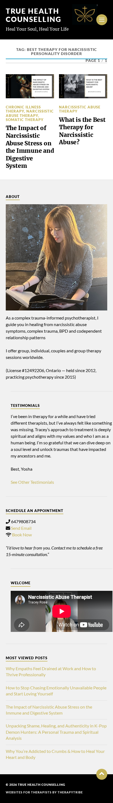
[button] (101, 774)
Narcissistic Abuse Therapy (30, 113)
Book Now (22, 534)
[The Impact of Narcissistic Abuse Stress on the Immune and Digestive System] (30, 86)
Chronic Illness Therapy (23, 109)
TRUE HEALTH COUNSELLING (33, 15)
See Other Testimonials (32, 482)
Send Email (21, 528)
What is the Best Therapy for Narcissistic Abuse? (82, 131)
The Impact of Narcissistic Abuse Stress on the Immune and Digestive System (30, 146)
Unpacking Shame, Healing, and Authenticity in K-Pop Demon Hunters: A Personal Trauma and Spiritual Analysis (56, 732)
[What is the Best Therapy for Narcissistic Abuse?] (83, 86)
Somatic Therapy (25, 119)
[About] (57, 257)
